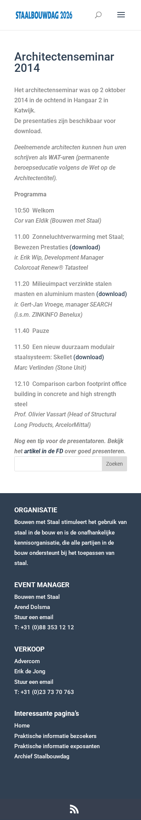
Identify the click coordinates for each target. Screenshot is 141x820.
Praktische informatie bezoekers (55, 736)
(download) (85, 247)
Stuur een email (33, 617)
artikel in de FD (43, 451)
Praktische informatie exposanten (57, 746)
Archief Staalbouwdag (42, 756)
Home (22, 725)
